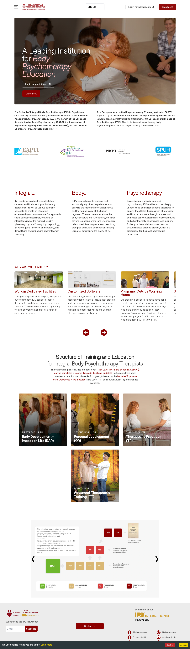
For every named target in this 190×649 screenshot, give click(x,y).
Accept (183, 645)
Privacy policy (142, 619)
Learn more (46, 644)
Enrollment (167, 7)
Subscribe (31, 628)
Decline (170, 645)
